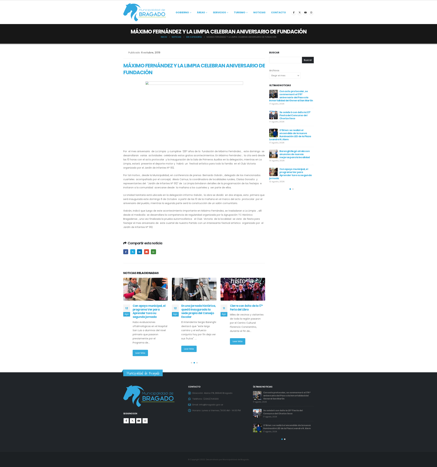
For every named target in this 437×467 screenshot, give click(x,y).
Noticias (259, 12)
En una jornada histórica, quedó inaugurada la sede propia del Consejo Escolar (150, 311)
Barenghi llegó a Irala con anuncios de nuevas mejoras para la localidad (288, 394)
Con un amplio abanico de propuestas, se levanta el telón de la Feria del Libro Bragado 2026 (290, 161)
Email (146, 251)
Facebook (125, 251)
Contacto (278, 12)
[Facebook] (293, 12)
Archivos (274, 70)
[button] (191, 362)
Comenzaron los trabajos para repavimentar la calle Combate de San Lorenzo (247, 311)
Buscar (274, 52)
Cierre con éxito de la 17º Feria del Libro (197, 308)
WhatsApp (153, 251)
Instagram (145, 420)
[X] (299, 12)
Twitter (132, 251)
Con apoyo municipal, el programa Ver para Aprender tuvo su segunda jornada (287, 409)
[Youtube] (305, 12)
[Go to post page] (145, 289)
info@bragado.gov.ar (211, 404)
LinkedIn (139, 251)
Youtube (138, 420)
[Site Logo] (144, 12)
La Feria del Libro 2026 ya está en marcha (294, 143)
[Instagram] (311, 12)
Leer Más (140, 348)
